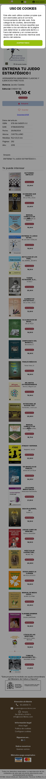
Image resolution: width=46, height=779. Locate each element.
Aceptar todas (23, 43)
